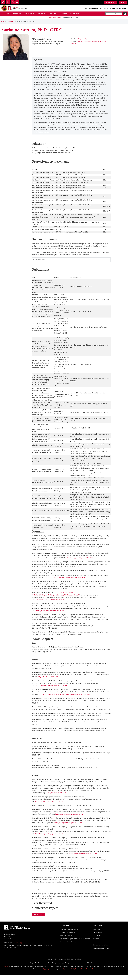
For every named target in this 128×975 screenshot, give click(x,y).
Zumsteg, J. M (62, 595)
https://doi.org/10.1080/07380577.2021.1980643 (51, 685)
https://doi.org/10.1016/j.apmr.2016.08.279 (49, 834)
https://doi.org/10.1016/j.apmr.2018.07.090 (49, 801)
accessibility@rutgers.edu (45, 969)
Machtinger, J (52, 595)
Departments (97, 932)
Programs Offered (66, 935)
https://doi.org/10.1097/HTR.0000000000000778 (69, 577)
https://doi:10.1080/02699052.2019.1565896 (50, 600)
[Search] (125, 13)
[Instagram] (8, 2)
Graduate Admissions (67, 932)
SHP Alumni (104, 8)
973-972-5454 (17, 943)
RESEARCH (53, 14)
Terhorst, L (37, 595)
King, (43, 595)
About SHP (96, 929)
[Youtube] (17, 2)
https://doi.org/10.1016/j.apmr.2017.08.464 (68, 823)
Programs (17, 14)
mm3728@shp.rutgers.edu (83, 39)
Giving (112, 8)
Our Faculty (96, 935)
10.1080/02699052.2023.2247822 (55, 793)
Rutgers (6, 966)
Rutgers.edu (121, 8)
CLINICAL (65, 14)
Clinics (95, 942)
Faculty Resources (91, 8)
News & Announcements (101, 948)
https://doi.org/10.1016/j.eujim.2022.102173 (80, 558)
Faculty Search (11, 21)
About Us (5, 14)
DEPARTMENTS (74, 14)
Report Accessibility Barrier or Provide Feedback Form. (79, 969)
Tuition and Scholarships (68, 942)
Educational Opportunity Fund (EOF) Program (75, 938)
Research (96, 938)
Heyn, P (76, 595)
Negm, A (70, 595)
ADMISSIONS (29, 14)
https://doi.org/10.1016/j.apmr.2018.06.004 (50, 611)
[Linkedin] (13, 2)
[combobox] (113, 13)
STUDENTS (42, 14)
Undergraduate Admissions (69, 929)
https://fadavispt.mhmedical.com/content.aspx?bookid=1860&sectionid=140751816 (65, 694)
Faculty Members (57, 17)
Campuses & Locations (100, 945)
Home (50, 17)
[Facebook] (3, 2)
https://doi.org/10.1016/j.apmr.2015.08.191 (83, 854)
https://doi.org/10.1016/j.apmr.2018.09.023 (69, 814)
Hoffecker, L (64, 592)
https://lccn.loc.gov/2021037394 (48, 677)
